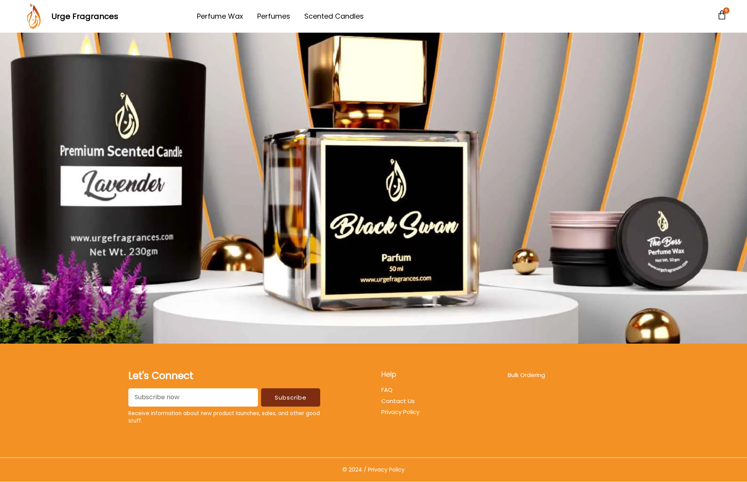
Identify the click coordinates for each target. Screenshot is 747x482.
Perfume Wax (220, 16)
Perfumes (273, 16)
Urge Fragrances (85, 16)
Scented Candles (334, 16)
